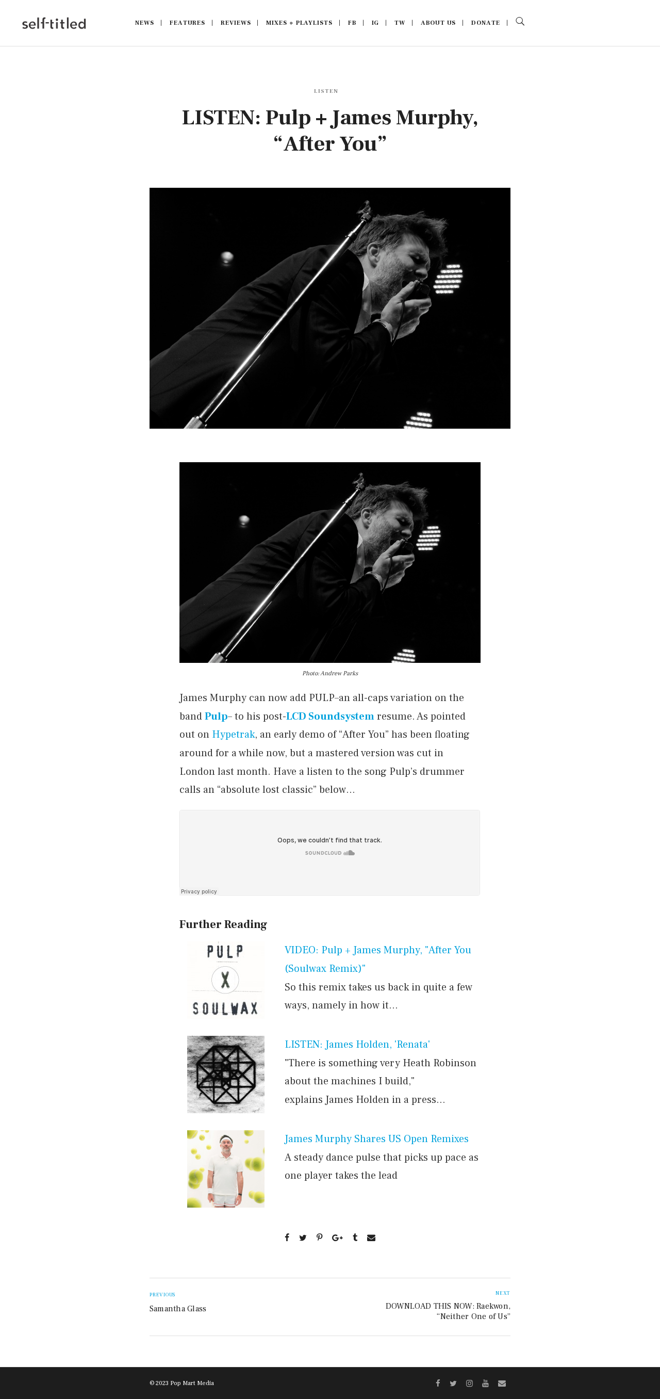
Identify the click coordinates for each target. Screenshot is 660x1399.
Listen (326, 91)
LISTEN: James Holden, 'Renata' (357, 1044)
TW (399, 23)
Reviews (236, 23)
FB (352, 23)
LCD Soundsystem (330, 716)
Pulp (216, 716)
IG (376, 23)
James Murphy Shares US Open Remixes (377, 1139)
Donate (485, 23)
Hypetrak (233, 734)
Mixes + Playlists (299, 23)
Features (187, 23)
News (144, 23)
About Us (438, 23)
